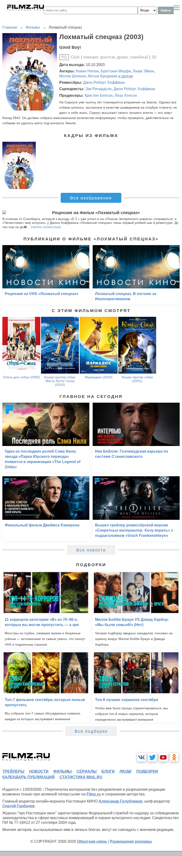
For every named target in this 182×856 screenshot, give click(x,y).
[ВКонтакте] (141, 757)
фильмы (62, 771)
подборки (147, 771)
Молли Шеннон (72, 76)
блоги (108, 771)
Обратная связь (92, 841)
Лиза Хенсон (125, 95)
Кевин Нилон (87, 71)
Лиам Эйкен (143, 71)
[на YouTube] (163, 757)
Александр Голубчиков (120, 801)
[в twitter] (152, 757)
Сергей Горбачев (18, 806)
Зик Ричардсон (98, 89)
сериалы (87, 771)
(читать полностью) (46, 227)
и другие (125, 76)
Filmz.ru (93, 794)
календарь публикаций (28, 777)
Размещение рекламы (131, 841)
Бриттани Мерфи (116, 71)
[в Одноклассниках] (174, 757)
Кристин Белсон (99, 95)
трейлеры (13, 771)
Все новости (91, 550)
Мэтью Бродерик (102, 76)
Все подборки (91, 731)
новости (39, 771)
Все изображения (91, 198)
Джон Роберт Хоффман (104, 82)
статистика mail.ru (80, 777)
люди (125, 771)
